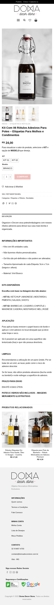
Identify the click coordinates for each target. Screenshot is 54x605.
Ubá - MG (15, 559)
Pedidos (19, 2)
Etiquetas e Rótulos (20, 124)
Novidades (30, 198)
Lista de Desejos (18, 530)
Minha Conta (16, 525)
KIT (3, 156)
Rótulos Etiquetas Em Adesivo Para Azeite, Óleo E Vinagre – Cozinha (14, 452)
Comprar (22, 177)
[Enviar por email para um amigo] (13, 203)
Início (4, 124)
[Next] (48, 66)
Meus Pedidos (17, 536)
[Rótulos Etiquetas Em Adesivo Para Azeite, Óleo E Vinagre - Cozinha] (14, 430)
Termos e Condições (19, 507)
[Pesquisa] (24, 20)
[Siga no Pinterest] (17, 572)
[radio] (6, 160)
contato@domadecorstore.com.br (24, 554)
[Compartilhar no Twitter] (10, 203)
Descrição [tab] (7, 216)
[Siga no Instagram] (10, 572)
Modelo (5, 164)
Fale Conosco (16, 512)
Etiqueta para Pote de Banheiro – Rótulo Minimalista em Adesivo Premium (40, 453)
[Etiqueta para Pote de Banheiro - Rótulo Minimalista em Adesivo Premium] (40, 430)
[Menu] (18, 20)
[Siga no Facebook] (7, 572)
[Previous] (6, 66)
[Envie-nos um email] (14, 572)
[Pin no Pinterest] (16, 203)
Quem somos (16, 502)
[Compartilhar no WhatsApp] (3, 203)
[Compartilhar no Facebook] (7, 203)
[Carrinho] (35, 20)
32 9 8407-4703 (17, 549)
